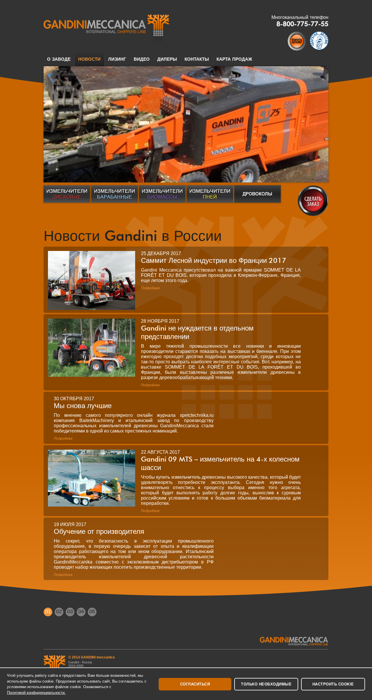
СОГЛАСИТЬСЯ (195, 684)
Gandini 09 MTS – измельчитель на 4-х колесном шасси (220, 463)
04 (81, 611)
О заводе (59, 59)
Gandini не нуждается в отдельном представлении (197, 332)
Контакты (197, 59)
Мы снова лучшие (83, 405)
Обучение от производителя (99, 531)
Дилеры (167, 59)
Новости (89, 59)
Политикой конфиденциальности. (36, 692)
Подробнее (150, 288)
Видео (142, 59)
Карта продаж (234, 59)
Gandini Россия (106, 30)
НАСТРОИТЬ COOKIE (333, 684)
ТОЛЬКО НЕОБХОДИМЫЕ (266, 684)
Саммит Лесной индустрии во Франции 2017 (213, 260)
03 (70, 611)
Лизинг (117, 59)
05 (92, 611)
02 (59, 611)
